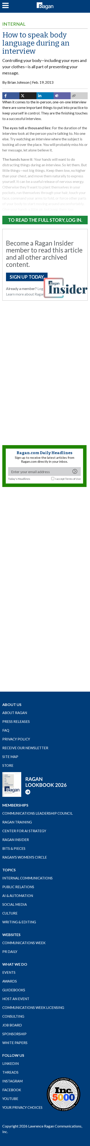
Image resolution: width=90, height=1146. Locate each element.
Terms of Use (73, 478)
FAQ (5, 730)
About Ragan (14, 713)
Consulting (13, 1016)
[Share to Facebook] (10, 95)
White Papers (14, 1043)
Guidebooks (13, 990)
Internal (14, 24)
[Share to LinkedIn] (45, 95)
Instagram (12, 1081)
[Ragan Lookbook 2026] (34, 784)
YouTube (10, 1099)
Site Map (10, 757)
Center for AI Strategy (24, 831)
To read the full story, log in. (45, 220)
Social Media (14, 904)
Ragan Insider (15, 840)
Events (8, 972)
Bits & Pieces (13, 848)
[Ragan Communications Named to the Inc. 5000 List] (63, 1094)
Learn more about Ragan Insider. (31, 294)
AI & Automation (17, 895)
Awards (9, 981)
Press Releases (16, 721)
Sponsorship (14, 1034)
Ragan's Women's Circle (24, 857)
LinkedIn (10, 1063)
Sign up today (27, 277)
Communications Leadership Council (37, 813)
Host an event (15, 999)
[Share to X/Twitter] (27, 95)
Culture (10, 913)
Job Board (12, 1025)
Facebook (11, 1090)
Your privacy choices (22, 1107)
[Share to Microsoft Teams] (62, 95)
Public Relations (18, 887)
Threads (10, 1072)
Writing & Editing (19, 922)
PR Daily (9, 951)
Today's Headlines (19, 478)
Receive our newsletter (25, 748)
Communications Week (23, 943)
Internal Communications (27, 878)
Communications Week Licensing (33, 1007)
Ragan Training (17, 822)
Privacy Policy (16, 739)
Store (7, 765)
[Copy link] (79, 95)
